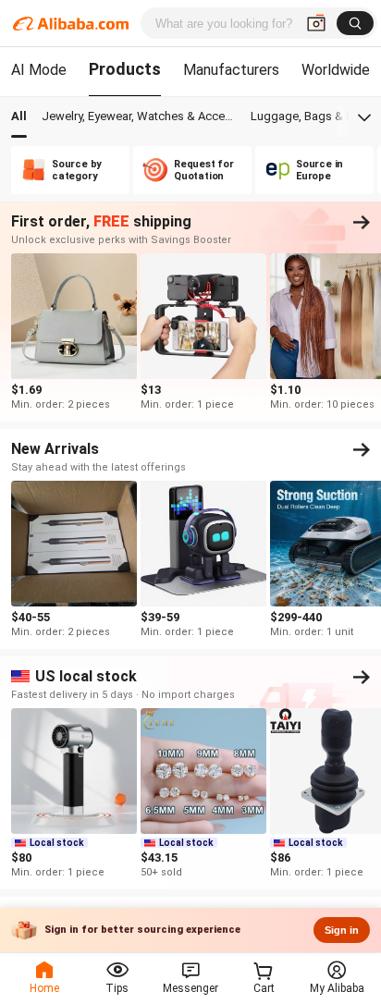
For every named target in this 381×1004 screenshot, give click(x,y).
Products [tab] (125, 69)
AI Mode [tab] (39, 70)
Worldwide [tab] (335, 70)
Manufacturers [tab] (231, 70)
